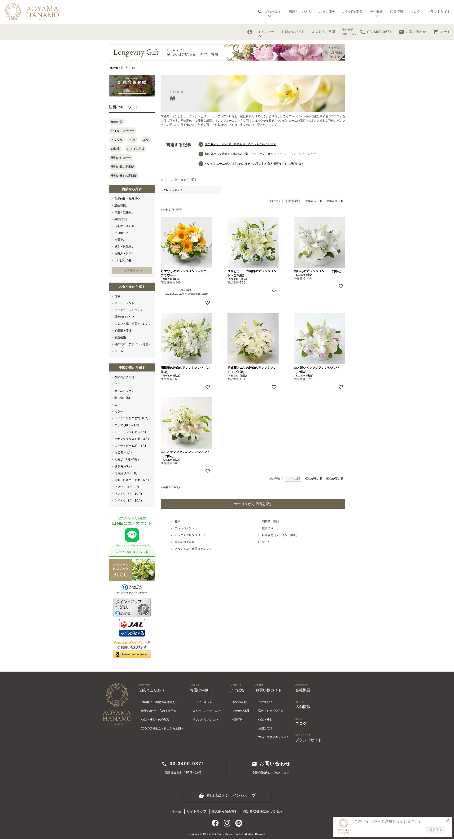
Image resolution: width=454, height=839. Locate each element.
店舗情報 (396, 11)
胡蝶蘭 (115, 148)
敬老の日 (116, 121)
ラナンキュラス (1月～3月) (131, 439)
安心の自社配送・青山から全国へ (162, 728)
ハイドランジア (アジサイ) (131, 418)
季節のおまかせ (121, 157)
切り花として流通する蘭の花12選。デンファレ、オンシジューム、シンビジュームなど (260, 154)
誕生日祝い (121, 205)
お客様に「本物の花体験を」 (159, 702)
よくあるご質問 (323, 32)
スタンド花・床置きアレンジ (132, 323)
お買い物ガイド (293, 32)
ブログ (415, 11)
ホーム (177, 811)
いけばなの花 (122, 260)
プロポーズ (121, 233)
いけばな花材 (135, 148)
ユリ (145, 139)
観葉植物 (120, 337)
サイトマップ (196, 811)
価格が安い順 (313, 201)
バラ (132, 139)
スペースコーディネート (208, 710)
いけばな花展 (240, 710)
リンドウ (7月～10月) (128, 493)
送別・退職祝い (124, 246)
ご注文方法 (265, 702)
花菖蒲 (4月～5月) (125, 473)
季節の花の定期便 (122, 166)
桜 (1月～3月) (123, 452)
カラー (118, 411)
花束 (117, 296)
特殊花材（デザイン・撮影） (132, 344)
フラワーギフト (202, 702)
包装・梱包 (265, 719)
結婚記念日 (121, 219)
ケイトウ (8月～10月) (128, 500)
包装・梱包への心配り (155, 719)
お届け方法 (265, 728)
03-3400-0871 (183, 764)
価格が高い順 (334, 201)
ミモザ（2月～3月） (127, 459)
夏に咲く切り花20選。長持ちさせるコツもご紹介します (240, 144)
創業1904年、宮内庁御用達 (158, 710)
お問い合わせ (412, 32)
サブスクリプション (205, 719)
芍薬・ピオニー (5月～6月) (131, 480)
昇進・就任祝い (124, 212)
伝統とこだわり (300, 11)
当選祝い (120, 239)
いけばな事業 (352, 11)
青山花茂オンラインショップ (227, 795)
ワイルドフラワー (122, 130)
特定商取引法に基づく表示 (263, 811)
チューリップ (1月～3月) (130, 432)
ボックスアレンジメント (130, 310)
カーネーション (124, 391)
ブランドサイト (438, 11)
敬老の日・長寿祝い (127, 198)
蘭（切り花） (122, 397)
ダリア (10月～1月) (126, 425)
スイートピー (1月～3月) (130, 445)
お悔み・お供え (124, 253)
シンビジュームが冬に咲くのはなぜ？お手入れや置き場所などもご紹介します (254, 163)
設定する (436, 829)
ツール (118, 351)
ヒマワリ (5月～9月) (127, 487)
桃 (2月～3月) (123, 466)
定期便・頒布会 (124, 226)
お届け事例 (327, 11)
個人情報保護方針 (224, 811)
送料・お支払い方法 (271, 710)
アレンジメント (124, 303)
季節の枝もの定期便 (124, 175)
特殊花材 (238, 719)
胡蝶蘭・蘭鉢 (122, 330)
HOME (114, 67)
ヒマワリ (116, 139)
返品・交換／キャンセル (273, 737)
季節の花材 (239, 702)
